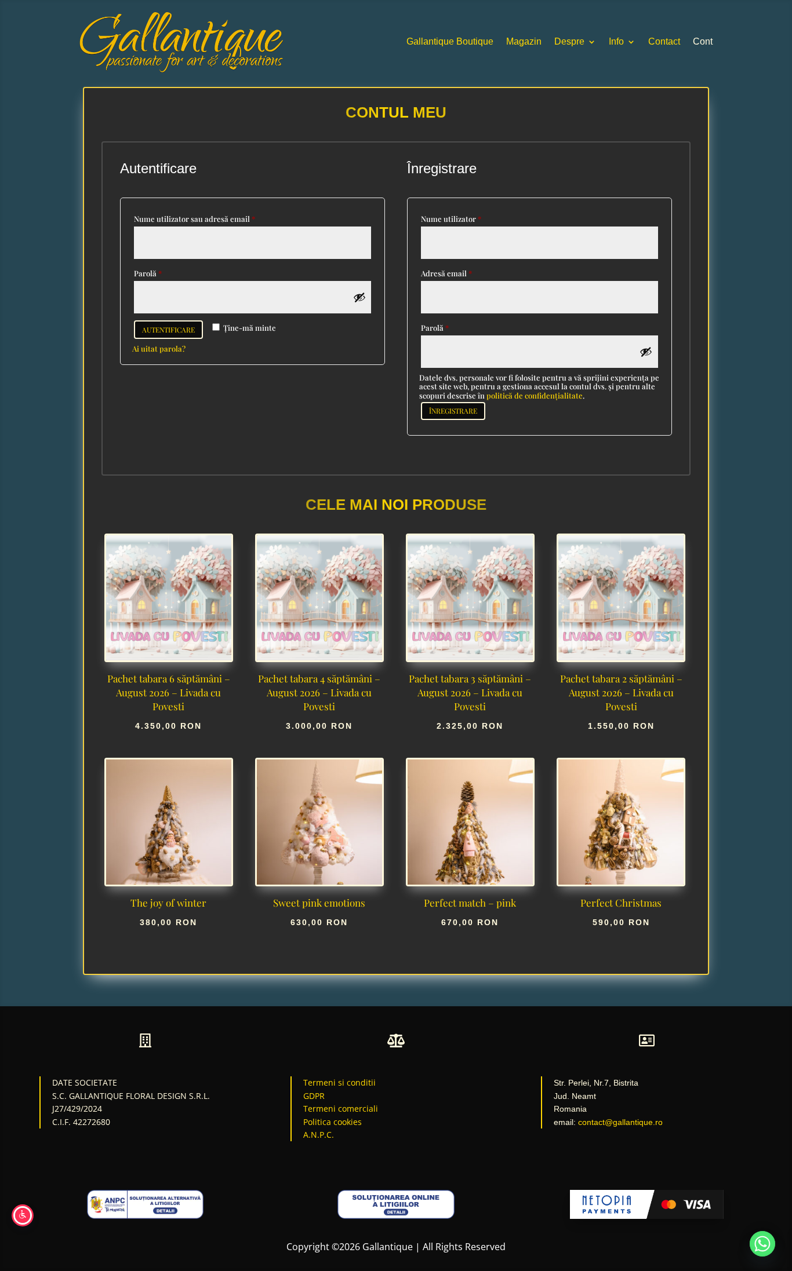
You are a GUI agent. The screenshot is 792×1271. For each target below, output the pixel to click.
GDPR (314, 1095)
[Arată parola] (359, 297)
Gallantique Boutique (449, 41)
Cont (703, 41)
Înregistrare (453, 410)
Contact (664, 41)
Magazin (524, 41)
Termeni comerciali (340, 1108)
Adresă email (466, 273)
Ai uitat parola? (159, 348)
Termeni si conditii (339, 1082)
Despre (569, 41)
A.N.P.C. (318, 1134)
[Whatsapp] (762, 1244)
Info (616, 41)
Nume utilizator (471, 218)
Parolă (167, 273)
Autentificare (168, 329)
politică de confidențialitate (534, 395)
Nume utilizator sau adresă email (214, 218)
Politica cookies (332, 1121)
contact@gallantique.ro (620, 1122)
